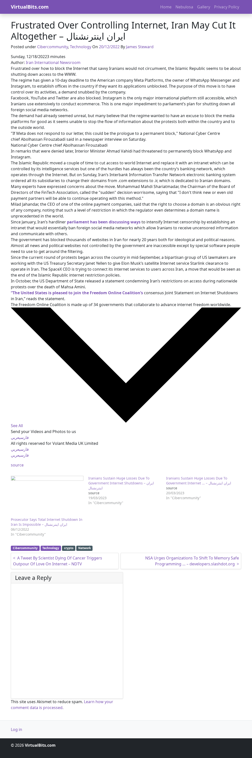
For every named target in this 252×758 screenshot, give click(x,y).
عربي (15, 437)
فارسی (24, 437)
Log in (16, 729)
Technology (80, 46)
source (17, 465)
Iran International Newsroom (53, 62)
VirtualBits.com (30, 6)
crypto (68, 548)
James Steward (140, 46)
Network (84, 548)
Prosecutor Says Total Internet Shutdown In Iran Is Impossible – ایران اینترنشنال (46, 522)
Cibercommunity (52, 46)
